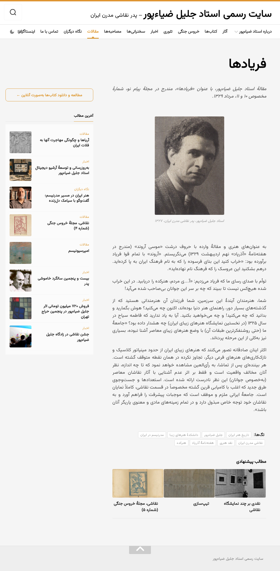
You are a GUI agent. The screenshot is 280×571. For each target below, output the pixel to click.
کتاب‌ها (211, 31)
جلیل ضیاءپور (213, 435)
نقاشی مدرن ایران (250, 443)
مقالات (93, 31)
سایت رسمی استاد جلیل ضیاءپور (207, 13)
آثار (225, 31)
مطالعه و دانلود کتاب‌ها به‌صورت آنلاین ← (49, 95)
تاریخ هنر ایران (238, 435)
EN (20, 31)
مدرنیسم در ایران (152, 435)
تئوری (168, 31)
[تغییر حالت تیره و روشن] (12, 31)
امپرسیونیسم (78, 250)
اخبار (154, 31)
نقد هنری (226, 443)
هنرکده (181, 443)
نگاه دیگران (73, 31)
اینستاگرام (27, 31)
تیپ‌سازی (201, 503)
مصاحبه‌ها (112, 31)
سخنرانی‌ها (136, 31)
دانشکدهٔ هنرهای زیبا (184, 435)
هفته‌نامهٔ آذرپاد (203, 443)
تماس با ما (49, 31)
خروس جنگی (188, 31)
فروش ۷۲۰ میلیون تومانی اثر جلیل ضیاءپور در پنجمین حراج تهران (65, 311)
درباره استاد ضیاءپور (255, 31)
